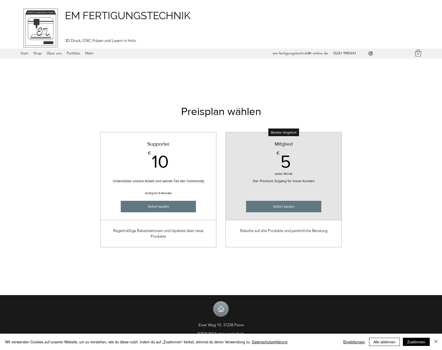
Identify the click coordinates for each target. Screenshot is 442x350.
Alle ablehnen (384, 341)
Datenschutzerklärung (270, 341)
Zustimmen (416, 341)
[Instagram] (370, 53)
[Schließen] (436, 342)
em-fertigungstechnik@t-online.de (300, 53)
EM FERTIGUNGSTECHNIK (128, 15)
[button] (418, 53)
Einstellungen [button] (354, 341)
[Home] (221, 309)
